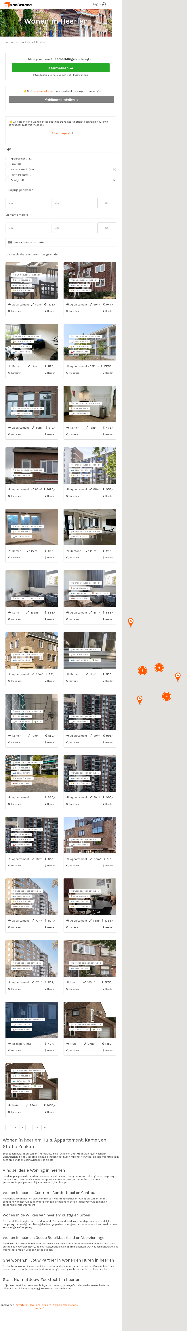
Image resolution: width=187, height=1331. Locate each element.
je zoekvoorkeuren (43, 91)
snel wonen (7, 1305)
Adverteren (22, 1305)
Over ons (35, 1305)
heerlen (32, 1140)
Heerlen (40, 42)
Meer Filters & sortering (29, 242)
